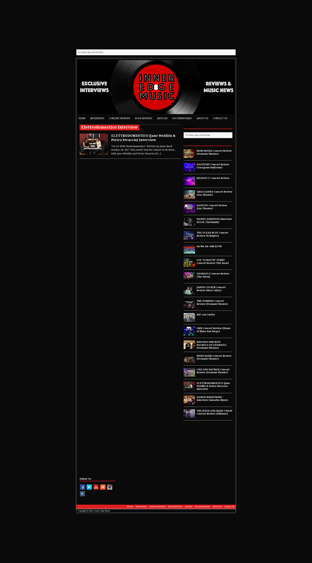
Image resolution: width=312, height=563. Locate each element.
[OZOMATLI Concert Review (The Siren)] (189, 279)
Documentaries (182, 118)
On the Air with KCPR (209, 246)
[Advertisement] (156, 24)
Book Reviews (143, 118)
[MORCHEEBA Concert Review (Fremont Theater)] (189, 156)
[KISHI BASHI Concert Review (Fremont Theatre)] (189, 361)
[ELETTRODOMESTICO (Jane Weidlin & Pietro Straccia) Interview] (189, 388)
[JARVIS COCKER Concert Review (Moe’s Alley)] (189, 292)
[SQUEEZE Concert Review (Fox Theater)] (189, 210)
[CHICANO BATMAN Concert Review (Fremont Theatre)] (189, 375)
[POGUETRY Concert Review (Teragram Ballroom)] (189, 169)
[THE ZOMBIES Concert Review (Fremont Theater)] (189, 306)
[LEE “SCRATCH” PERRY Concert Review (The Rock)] (189, 265)
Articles (162, 118)
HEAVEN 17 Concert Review (213, 178)
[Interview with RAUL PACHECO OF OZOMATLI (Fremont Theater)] (189, 347)
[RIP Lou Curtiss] (189, 320)
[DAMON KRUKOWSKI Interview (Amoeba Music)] (189, 402)
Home (82, 118)
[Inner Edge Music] (156, 87)
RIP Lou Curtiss (206, 314)
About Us (202, 118)
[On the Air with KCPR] (189, 251)
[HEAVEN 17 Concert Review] (189, 183)
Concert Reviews (119, 118)
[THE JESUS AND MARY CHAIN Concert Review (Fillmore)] (189, 416)
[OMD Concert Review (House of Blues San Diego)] (189, 333)
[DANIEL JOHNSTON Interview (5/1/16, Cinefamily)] (189, 224)
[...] (159, 153)
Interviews (97, 118)
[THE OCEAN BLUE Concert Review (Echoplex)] (189, 238)
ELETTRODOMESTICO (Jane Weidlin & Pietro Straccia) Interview (213, 386)
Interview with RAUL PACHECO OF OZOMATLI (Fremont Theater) (211, 345)
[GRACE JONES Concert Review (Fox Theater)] (189, 197)
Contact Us (220, 118)
